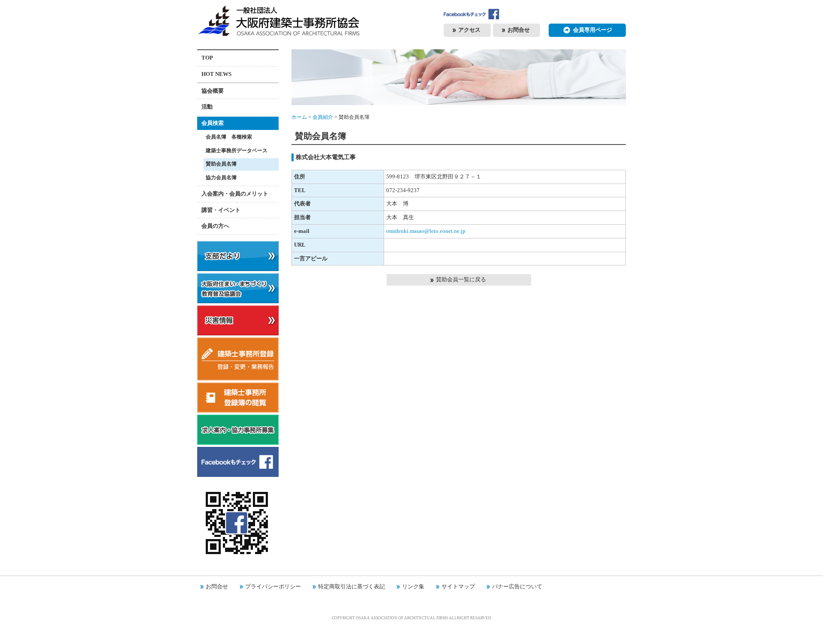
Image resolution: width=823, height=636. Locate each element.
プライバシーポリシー (273, 586)
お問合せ (217, 586)
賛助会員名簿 (221, 164)
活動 (207, 106)
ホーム (299, 117)
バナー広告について (517, 586)
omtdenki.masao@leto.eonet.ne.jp (426, 231)
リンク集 (413, 586)
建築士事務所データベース (236, 151)
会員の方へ (215, 226)
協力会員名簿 (221, 178)
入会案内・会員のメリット (234, 193)
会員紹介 (322, 117)
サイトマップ (458, 586)
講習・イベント (220, 210)
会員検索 (212, 123)
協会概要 (212, 90)
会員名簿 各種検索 (229, 137)
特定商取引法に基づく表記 (351, 586)
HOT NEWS (216, 74)
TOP (207, 57)
